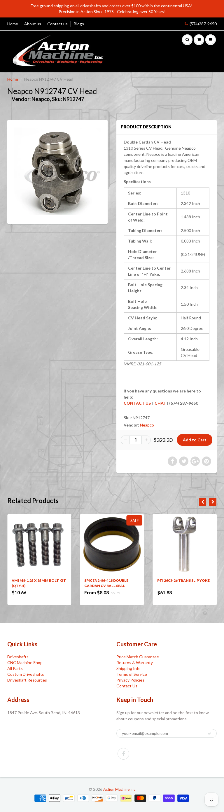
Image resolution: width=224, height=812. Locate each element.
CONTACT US (137, 403)
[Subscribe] (209, 733)
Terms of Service (131, 674)
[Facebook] (123, 754)
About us (32, 23)
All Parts (15, 668)
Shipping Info (128, 668)
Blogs (79, 23)
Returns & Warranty (134, 662)
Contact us (57, 23)
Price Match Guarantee (137, 656)
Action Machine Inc (119, 789)
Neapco (147, 424)
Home (12, 23)
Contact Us (126, 685)
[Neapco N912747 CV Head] (57, 171)
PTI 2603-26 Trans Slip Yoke (183, 580)
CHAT (160, 403)
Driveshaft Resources (27, 679)
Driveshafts (18, 656)
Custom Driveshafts (25, 674)
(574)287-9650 (203, 23)
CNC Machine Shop (25, 662)
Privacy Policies (130, 679)
